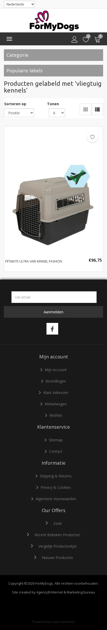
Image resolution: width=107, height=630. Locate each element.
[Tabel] (85, 109)
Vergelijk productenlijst (57, 546)
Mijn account (56, 369)
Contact (55, 451)
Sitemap (56, 439)
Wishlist (55, 415)
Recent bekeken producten (57, 534)
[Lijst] (97, 109)
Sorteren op (15, 103)
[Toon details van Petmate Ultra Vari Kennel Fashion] (53, 191)
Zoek (57, 523)
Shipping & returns (56, 475)
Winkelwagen (56, 403)
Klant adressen (55, 392)
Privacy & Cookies (56, 487)
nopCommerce (63, 621)
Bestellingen (55, 381)
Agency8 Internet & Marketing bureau (65, 592)
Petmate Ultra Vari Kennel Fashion (33, 261)
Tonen (53, 103)
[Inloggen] (74, 39)
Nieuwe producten (57, 557)
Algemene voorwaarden (56, 498)
